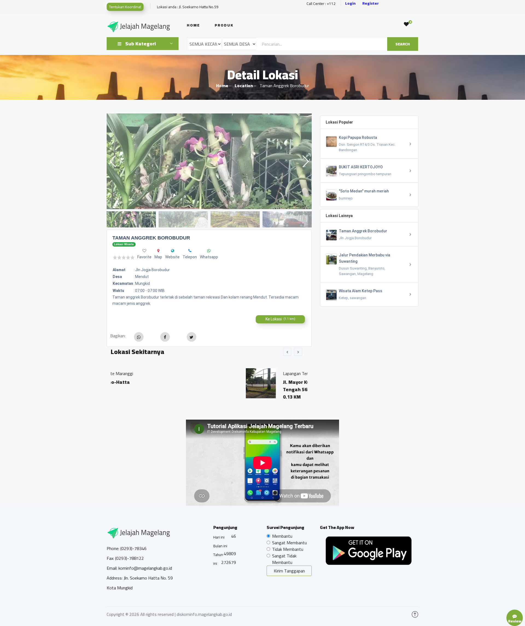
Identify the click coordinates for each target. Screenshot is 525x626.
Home (193, 25)
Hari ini (218, 537)
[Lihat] (209, 161)
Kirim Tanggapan (289, 571)
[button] (305, 161)
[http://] (172, 250)
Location (244, 85)
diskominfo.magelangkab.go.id (204, 614)
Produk (224, 25)
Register (370, 3)
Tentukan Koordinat (125, 6)
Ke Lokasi (280, 319)
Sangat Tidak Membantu (284, 559)
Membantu (282, 536)
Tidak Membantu (287, 549)
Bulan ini (220, 545)
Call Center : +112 (321, 4)
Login (350, 3)
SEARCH (402, 44)
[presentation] (287, 352)
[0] (406, 24)
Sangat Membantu (289, 542)
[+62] (189, 250)
